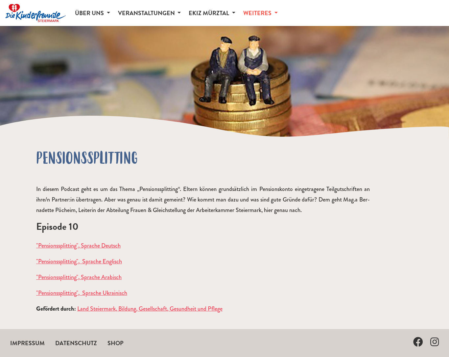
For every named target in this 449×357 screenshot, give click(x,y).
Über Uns (90, 13)
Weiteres (258, 13)
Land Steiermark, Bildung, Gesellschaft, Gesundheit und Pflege (150, 308)
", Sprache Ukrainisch (101, 293)
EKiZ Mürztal (209, 13)
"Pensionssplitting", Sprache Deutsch (78, 245)
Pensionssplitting (57, 261)
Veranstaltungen (147, 13)
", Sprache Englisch (99, 261)
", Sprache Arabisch (99, 277)
